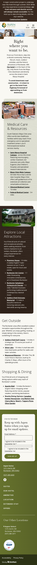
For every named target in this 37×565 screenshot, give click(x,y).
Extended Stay (10, 504)
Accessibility (6, 558)
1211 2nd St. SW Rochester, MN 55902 (11, 469)
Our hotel (11, 67)
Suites (6, 486)
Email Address (10, 434)
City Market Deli (27, 399)
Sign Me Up (12, 456)
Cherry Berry (10, 401)
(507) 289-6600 (8, 475)
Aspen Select (10, 526)
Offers (6, 508)
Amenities (8, 495)
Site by (4, 562)
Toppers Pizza (27, 401)
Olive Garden (10, 403)
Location (8, 499)
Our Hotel (8, 491)
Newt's (18, 401)
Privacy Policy (18, 558)
